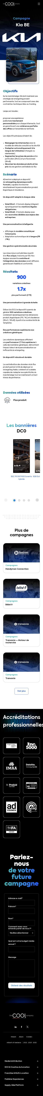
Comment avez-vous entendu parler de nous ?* (19, 928)
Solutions (7, 53)
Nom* (10, 918)
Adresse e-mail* (15, 898)
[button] (14, 500)
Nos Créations (10, 61)
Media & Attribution (13, 1061)
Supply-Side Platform (14, 1085)
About (21, 1037)
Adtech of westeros (14, 1042)
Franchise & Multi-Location (17, 1073)
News (5, 75)
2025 (34, 1042)
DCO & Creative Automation (17, 1067)
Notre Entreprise (11, 68)
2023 (30, 1042)
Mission (13, 1037)
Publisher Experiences (14, 1079)
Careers (29, 1037)
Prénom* (12, 906)
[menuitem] (21, 81)
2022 (25, 1042)
